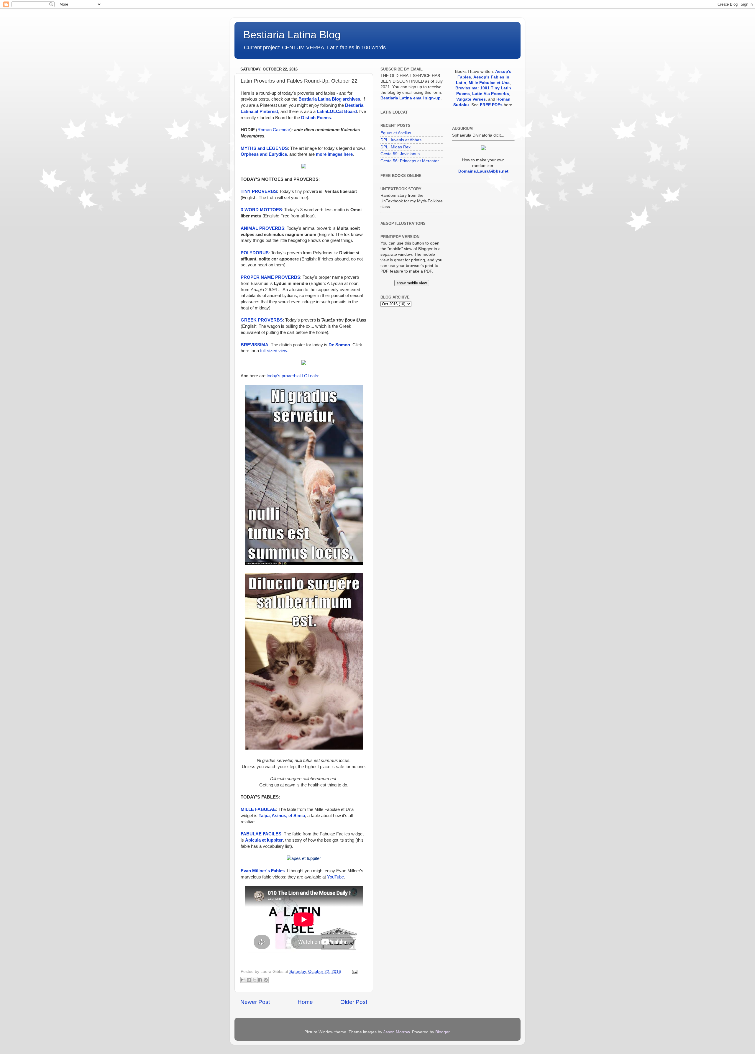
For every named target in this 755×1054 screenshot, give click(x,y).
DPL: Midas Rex (395, 147)
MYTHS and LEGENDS (264, 148)
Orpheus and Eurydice (264, 154)
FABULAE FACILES (261, 834)
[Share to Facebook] (260, 980)
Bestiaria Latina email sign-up (410, 98)
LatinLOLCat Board (337, 111)
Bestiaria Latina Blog (292, 35)
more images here (334, 154)
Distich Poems (316, 117)
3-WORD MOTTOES (261, 209)
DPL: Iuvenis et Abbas (400, 140)
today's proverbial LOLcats (292, 375)
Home (305, 1002)
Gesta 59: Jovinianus (400, 154)
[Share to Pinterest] (266, 980)
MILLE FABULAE (258, 809)
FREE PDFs (491, 105)
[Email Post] (353, 971)
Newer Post (255, 1002)
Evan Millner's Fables (263, 870)
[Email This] (243, 980)
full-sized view (273, 350)
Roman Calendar (273, 129)
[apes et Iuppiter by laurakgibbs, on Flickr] (304, 858)
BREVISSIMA (254, 344)
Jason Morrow (396, 1032)
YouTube (335, 877)
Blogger (442, 1032)
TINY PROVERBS (259, 191)
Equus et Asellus (395, 133)
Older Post (353, 1002)
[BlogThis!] (249, 980)
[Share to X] (254, 980)
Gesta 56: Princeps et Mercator (409, 161)
